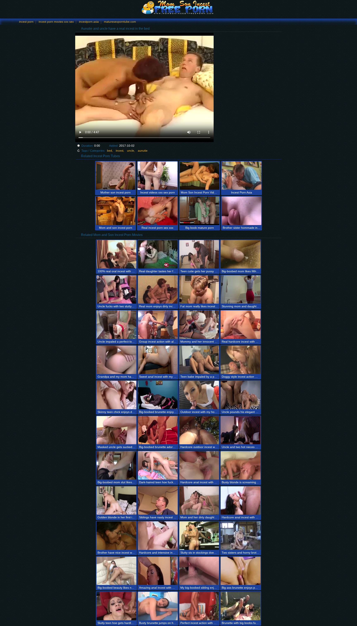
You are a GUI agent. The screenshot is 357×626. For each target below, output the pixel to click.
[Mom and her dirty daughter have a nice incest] (199, 500)
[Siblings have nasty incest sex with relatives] (158, 500)
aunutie (143, 150)
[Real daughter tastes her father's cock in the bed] (158, 254)
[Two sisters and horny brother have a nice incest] (240, 535)
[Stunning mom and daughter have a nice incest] (240, 289)
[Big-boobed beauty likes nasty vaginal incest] (116, 571)
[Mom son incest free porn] (178, 7)
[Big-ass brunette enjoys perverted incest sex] (240, 571)
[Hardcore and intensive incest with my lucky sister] (158, 535)
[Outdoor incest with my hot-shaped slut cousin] (199, 395)
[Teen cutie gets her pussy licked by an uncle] (199, 254)
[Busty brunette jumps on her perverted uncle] (158, 606)
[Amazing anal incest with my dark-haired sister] (158, 571)
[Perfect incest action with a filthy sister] (199, 606)
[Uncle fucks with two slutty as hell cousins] (116, 289)
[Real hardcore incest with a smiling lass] (240, 324)
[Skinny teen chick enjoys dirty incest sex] (116, 395)
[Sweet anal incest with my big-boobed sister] (158, 360)
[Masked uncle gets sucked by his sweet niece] (116, 430)
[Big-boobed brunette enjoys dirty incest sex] (158, 395)
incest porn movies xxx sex (56, 21)
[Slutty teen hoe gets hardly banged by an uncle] (116, 606)
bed (109, 150)
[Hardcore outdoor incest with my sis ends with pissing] (199, 430)
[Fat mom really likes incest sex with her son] (199, 289)
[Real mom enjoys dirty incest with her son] (158, 289)
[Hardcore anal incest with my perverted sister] (240, 500)
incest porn (26, 21)
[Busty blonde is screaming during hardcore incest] (240, 465)
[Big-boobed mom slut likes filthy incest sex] (116, 465)
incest (119, 150)
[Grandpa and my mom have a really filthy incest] (116, 360)
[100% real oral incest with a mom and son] (116, 254)
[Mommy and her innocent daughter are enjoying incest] (199, 324)
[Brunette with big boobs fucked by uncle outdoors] (240, 606)
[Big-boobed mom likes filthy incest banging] (240, 254)
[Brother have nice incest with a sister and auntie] (116, 535)
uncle (130, 150)
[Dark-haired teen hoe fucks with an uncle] (158, 465)
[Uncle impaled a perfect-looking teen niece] (116, 324)
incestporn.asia (89, 21)
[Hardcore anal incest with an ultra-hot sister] (199, 465)
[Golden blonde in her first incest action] (116, 500)
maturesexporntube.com (120, 21)
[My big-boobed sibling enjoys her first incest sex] (199, 571)
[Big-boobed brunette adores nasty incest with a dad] (158, 430)
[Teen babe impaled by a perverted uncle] (199, 360)
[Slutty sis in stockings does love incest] (199, 535)
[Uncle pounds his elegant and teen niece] (240, 395)
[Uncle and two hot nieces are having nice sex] (240, 430)
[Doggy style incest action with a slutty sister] (240, 360)
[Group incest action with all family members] (158, 324)
